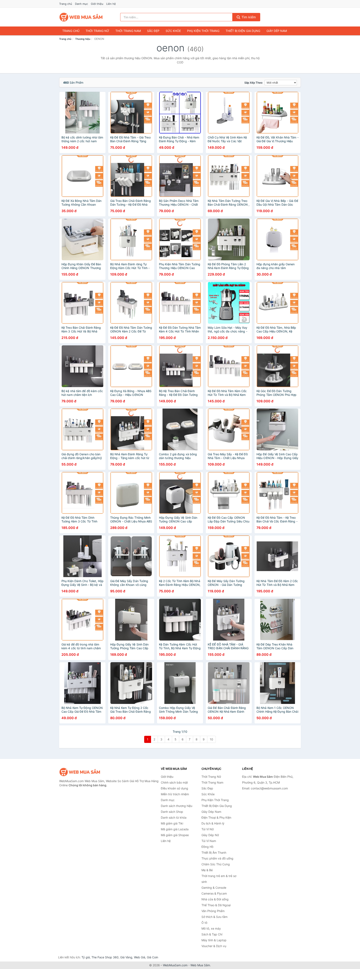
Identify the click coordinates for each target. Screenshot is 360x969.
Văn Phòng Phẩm (213, 911)
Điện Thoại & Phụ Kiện (216, 817)
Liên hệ (111, 3)
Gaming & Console (213, 887)
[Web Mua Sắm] (80, 772)
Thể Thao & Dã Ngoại (216, 905)
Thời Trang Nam (128, 31)
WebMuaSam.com (175, 965)
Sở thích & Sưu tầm (214, 917)
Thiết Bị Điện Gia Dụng (243, 31)
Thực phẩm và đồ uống (217, 858)
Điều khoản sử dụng (174, 788)
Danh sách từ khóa (173, 817)
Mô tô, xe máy (211, 928)
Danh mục (81, 3)
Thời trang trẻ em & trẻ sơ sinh (218, 878)
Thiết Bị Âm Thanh (213, 852)
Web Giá (139, 957)
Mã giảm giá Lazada (175, 829)
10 (211, 739)
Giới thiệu (97, 3)
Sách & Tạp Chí (211, 934)
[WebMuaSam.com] (81, 17)
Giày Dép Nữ (210, 835)
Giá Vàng (126, 957)
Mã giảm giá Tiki (172, 823)
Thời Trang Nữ (97, 31)
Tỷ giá (85, 957)
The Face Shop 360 (105, 957)
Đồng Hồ (207, 846)
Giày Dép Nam (276, 31)
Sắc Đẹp (153, 31)
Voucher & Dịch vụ (213, 946)
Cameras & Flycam (214, 893)
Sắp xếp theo (253, 82)
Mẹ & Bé (207, 870)
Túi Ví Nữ (207, 829)
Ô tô (204, 922)
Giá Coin (152, 957)
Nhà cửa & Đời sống (215, 899)
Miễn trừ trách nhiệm (175, 794)
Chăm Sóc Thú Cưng (215, 864)
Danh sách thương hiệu (176, 806)
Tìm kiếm (248, 17)
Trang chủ (65, 3)
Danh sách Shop (172, 811)
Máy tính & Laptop (213, 940)
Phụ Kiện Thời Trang (203, 31)
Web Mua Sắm (200, 965)
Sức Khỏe (173, 31)
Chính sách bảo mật (174, 782)
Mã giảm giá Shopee (175, 835)
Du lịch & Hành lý (212, 823)
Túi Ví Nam (208, 841)
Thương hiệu (82, 38)
